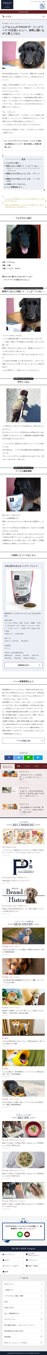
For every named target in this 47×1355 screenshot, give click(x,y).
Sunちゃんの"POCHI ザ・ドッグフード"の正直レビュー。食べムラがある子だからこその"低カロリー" (24, 206)
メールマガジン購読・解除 (13, 1296)
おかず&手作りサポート (33, 1254)
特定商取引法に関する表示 (13, 1331)
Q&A (6, 1302)
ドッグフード (10, 1254)
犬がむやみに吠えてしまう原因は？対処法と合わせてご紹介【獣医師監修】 (23, 951)
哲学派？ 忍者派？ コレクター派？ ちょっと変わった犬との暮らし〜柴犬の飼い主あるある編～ (23, 1012)
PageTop (25, 1278)
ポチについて (9, 1284)
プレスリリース (9, 1319)
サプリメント (33, 1260)
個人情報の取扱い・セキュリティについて (19, 1325)
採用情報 (7, 1337)
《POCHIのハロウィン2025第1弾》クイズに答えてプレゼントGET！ (30, 777)
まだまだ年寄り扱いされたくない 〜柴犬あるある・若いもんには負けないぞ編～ (23, 1042)
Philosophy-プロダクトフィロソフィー (16, 881)
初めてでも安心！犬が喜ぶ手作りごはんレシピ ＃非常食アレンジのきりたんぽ (23, 1205)
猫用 (6, 1272)
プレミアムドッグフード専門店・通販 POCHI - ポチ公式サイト (7, 4)
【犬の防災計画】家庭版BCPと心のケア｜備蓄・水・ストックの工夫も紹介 (23, 981)
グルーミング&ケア (12, 1266)
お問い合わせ (9, 1307)
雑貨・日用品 (33, 1266)
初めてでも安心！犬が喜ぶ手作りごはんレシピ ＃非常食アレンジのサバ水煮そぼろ (23, 1175)
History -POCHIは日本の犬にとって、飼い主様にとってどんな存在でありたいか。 (23, 910)
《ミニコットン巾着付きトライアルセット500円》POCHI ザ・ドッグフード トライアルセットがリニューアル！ (23, 851)
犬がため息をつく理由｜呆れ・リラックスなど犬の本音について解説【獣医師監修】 (23, 1103)
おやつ (7, 1260)
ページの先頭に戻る (23, 741)
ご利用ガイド (9, 1290)
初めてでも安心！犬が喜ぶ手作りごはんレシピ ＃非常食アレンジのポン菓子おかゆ (23, 1144)
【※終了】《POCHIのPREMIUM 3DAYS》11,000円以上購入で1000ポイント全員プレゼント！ (31, 793)
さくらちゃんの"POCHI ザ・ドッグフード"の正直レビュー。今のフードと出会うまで (24, 200)
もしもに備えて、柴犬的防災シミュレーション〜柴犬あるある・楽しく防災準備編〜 (23, 1073)
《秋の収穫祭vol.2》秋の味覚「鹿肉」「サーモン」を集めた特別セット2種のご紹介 (31, 809)
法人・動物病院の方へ (12, 1313)
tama (15, 1343)
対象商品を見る (23, 665)
